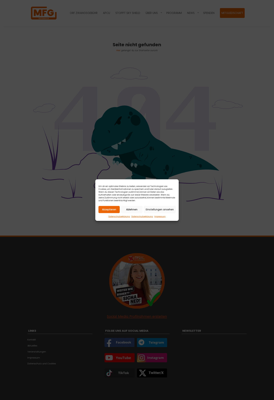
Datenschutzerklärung (119, 216)
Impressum (160, 216)
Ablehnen (131, 209)
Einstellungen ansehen (160, 209)
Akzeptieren (109, 209)
